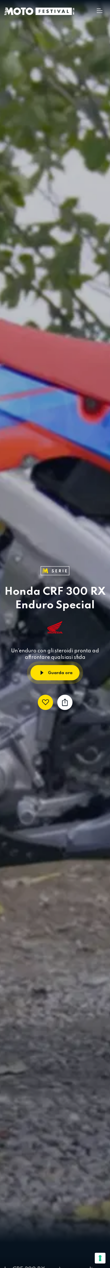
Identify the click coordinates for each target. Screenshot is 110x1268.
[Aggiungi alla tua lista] (45, 702)
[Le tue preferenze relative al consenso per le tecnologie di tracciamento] (100, 1258)
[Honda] (55, 627)
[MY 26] (55, 11)
